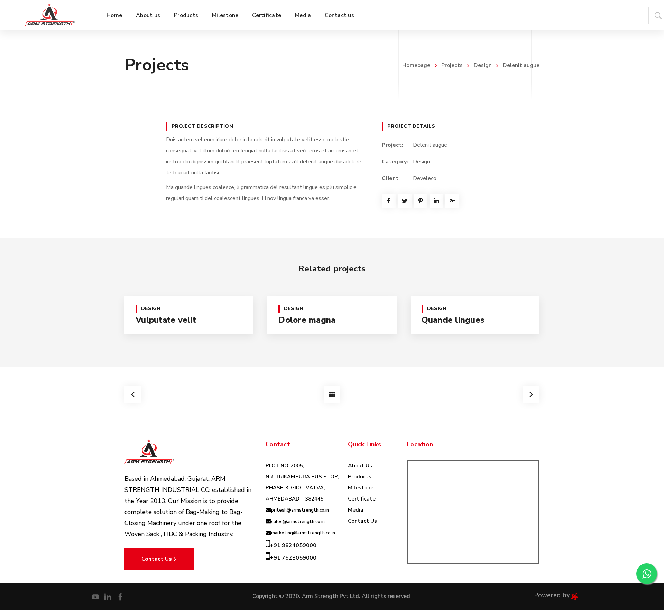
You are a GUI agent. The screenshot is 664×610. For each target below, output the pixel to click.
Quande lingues (453, 319)
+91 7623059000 (293, 558)
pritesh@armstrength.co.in (300, 510)
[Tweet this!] (405, 201)
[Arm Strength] (50, 15)
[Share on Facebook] (389, 201)
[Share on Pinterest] (420, 201)
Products (359, 476)
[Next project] (531, 394)
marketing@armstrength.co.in (303, 533)
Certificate (362, 499)
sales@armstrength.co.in (298, 521)
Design (483, 65)
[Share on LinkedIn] (436, 201)
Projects (452, 65)
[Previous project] (132, 394)
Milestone (361, 488)
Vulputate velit (166, 319)
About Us (360, 465)
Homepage (416, 65)
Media (355, 510)
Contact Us (362, 521)
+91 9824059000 (293, 545)
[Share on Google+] (452, 201)
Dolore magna (306, 319)
